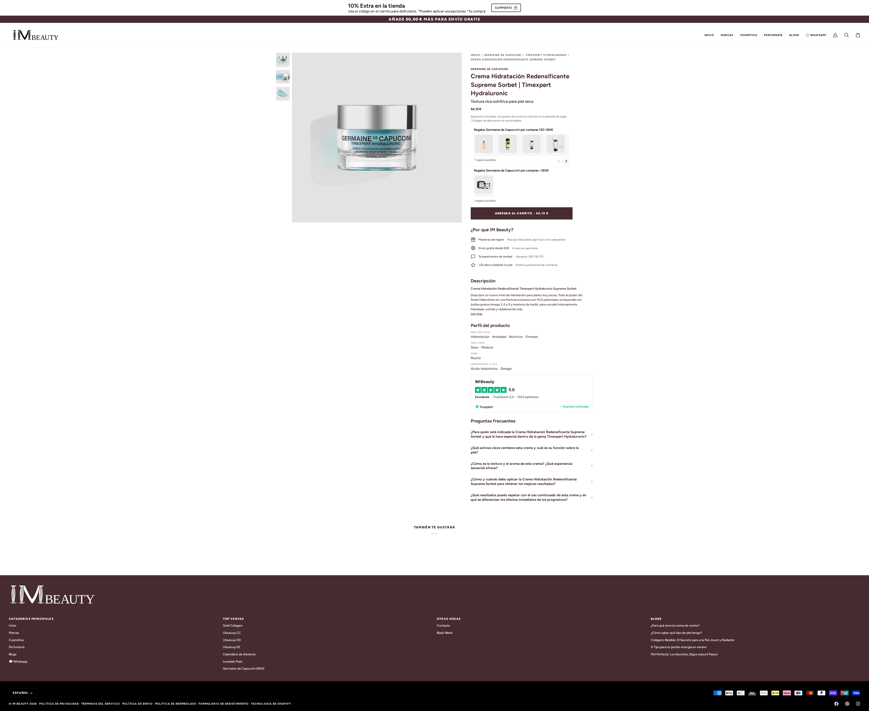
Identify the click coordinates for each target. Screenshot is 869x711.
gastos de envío (512, 116)
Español (20, 692)
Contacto (443, 625)
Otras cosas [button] (449, 618)
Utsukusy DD (232, 640)
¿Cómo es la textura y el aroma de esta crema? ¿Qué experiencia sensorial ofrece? (521, 466)
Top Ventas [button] (233, 618)
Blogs (12, 654)
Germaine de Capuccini (502, 55)
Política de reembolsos (175, 703)
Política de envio (137, 703)
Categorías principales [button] (31, 618)
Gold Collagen (233, 625)
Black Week (445, 633)
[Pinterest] (847, 704)
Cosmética (16, 640)
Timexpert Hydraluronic (546, 55)
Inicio (475, 55)
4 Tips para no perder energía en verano (679, 647)
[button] (727, 35)
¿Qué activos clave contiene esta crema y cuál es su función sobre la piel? (525, 450)
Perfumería (16, 647)
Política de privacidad (59, 703)
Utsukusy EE (231, 647)
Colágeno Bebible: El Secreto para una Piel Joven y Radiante (692, 640)
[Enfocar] (377, 137)
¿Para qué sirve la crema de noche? (675, 625)
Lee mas (476, 313)
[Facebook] (836, 704)
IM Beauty (20, 703)
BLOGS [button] (656, 618)
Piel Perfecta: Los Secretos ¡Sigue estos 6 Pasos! (684, 654)
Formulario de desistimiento (223, 703)
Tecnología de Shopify (271, 703)
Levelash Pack (232, 661)
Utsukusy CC (232, 633)
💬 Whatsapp (18, 661)
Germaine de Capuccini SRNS (243, 668)
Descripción (483, 281)
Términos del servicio (100, 703)
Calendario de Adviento (239, 654)
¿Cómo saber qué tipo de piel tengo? (676, 633)
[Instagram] (858, 704)
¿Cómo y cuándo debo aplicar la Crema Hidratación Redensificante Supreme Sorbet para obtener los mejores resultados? (524, 481)
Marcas (14, 633)
